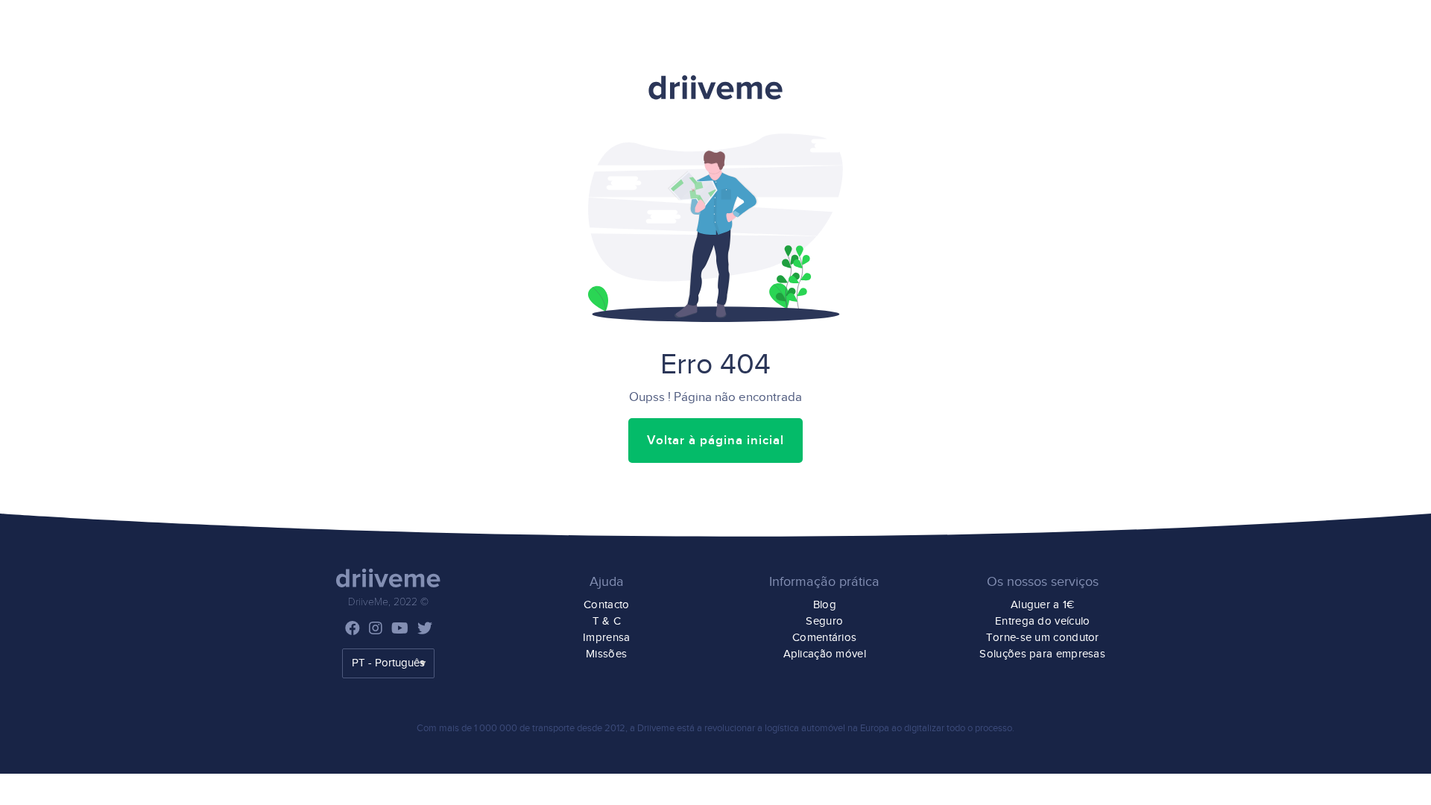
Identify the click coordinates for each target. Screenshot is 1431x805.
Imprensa (606, 637)
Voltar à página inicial (715, 440)
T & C (607, 621)
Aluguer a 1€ (1043, 605)
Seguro (824, 621)
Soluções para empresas (1042, 654)
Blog (824, 605)
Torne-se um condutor (1042, 637)
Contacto (606, 605)
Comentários (824, 637)
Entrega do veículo (1042, 621)
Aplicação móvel (825, 654)
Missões (606, 654)
